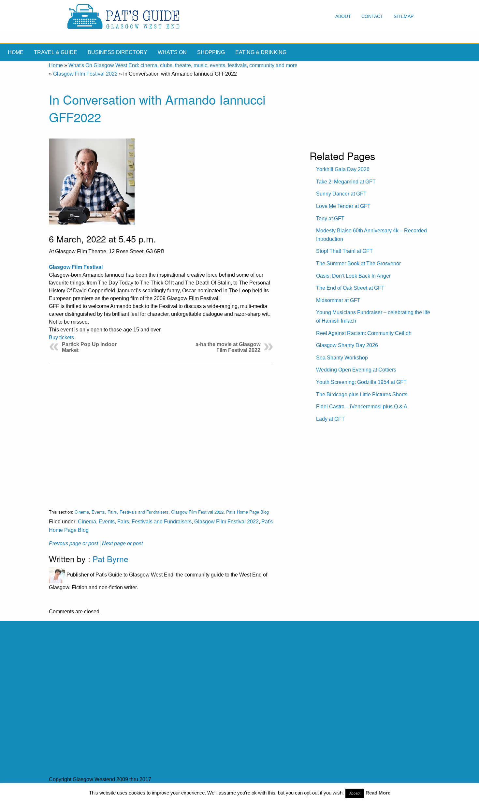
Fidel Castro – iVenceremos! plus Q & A (361, 406)
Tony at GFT (330, 218)
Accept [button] (354, 793)
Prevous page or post (73, 543)
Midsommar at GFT (338, 300)
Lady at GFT (330, 419)
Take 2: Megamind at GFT (346, 181)
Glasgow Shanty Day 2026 (347, 345)
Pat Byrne (110, 558)
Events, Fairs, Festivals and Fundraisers (130, 512)
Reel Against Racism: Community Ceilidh (364, 333)
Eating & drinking (260, 52)
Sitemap (404, 16)
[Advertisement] (161, 431)
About (343, 16)
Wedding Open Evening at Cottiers (356, 369)
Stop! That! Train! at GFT (344, 251)
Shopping (211, 52)
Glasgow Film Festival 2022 (85, 74)
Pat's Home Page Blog (247, 512)
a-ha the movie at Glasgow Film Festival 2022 (228, 347)
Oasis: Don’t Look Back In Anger (353, 276)
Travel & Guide (55, 52)
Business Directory (117, 52)
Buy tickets (61, 337)
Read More (378, 792)
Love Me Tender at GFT (343, 206)
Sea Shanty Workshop (342, 357)
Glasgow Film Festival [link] (76, 267)
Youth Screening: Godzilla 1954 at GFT (361, 382)
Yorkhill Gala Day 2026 (343, 169)
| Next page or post (121, 543)
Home (15, 52)
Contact (372, 16)
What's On (172, 52)
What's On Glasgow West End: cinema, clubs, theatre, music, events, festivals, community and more (183, 65)
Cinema (82, 512)
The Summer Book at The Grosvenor (358, 263)
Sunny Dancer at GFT (341, 194)
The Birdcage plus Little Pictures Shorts (361, 394)
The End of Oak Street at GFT (350, 288)
